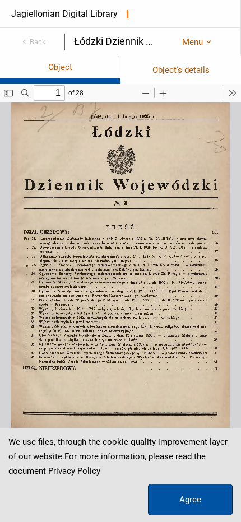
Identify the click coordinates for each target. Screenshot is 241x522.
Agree (190, 500)
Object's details (181, 70)
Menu (192, 42)
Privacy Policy (74, 471)
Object (60, 67)
